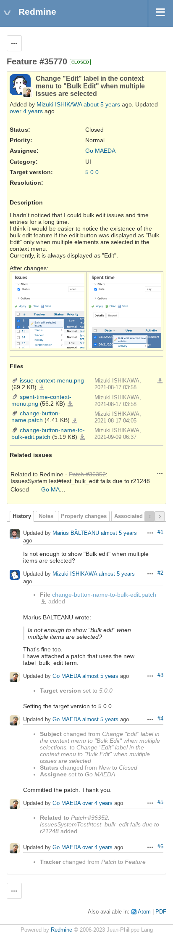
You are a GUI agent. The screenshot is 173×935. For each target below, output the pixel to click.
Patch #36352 (87, 474)
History (22, 516)
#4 (160, 719)
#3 (160, 675)
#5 (160, 802)
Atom (144, 912)
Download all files (160, 380)
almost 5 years (119, 533)
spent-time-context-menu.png (70, 404)
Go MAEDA (100, 150)
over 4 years (26, 111)
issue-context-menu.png (52, 380)
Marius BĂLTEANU (75, 533)
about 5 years (102, 104)
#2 (160, 573)
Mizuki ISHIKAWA (59, 104)
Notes (46, 516)
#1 (160, 532)
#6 (160, 847)
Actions (160, 473)
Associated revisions (141, 516)
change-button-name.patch (35, 416)
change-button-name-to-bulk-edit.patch (48, 433)
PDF (160, 912)
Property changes (84, 516)
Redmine (61, 930)
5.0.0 (92, 172)
